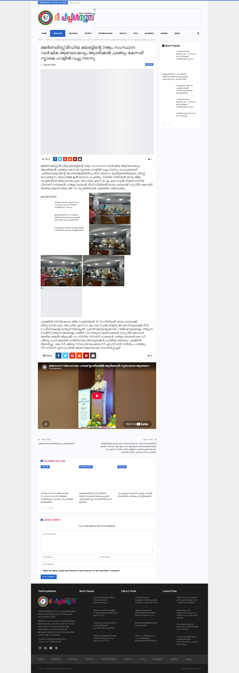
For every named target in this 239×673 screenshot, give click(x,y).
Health (122, 33)
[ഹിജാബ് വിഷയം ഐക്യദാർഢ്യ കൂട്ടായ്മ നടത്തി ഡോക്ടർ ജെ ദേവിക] (127, 600)
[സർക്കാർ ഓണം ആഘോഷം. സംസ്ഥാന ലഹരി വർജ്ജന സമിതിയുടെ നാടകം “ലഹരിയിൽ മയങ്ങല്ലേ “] (47, 205)
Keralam (58, 33)
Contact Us (75, 3)
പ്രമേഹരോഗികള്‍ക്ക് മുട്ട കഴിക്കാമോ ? (56, 443)
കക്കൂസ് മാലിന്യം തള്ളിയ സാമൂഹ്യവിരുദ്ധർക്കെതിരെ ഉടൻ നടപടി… (105, 612)
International (105, 33)
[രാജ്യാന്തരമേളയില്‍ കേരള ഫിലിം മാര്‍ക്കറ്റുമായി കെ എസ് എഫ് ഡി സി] (85, 638)
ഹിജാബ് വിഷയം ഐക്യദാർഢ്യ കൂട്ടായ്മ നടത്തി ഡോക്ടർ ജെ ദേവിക (146, 600)
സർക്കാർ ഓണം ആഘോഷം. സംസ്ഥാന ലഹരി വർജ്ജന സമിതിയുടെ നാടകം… (66, 204)
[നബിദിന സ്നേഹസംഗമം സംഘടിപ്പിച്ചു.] (168, 116)
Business (149, 33)
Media (177, 33)
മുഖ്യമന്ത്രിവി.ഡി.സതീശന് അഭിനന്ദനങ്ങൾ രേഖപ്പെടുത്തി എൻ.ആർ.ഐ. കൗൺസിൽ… (67, 217)
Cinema (164, 33)
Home (44, 33)
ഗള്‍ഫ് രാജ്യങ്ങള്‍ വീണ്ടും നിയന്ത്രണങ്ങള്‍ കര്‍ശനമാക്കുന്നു (104, 600)
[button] (147, 17)
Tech (135, 33)
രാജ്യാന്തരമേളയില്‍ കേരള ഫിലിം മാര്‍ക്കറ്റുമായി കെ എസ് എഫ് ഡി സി (104, 638)
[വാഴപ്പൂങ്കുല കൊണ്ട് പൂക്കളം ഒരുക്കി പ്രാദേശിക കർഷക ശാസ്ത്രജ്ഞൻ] (47, 230)
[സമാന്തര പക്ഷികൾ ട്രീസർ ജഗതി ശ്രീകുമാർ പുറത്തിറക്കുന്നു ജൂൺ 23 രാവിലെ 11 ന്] (85, 626)
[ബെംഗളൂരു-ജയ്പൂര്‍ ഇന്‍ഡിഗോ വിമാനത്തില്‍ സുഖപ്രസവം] (169, 627)
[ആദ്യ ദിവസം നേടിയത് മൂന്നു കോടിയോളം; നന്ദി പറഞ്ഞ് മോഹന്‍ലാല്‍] (169, 600)
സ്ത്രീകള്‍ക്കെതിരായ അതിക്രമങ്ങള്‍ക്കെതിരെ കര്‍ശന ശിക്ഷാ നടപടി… (145, 612)
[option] (180, 86)
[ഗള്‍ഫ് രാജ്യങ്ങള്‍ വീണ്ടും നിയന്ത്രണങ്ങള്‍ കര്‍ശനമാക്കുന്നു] (85, 600)
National (73, 33)
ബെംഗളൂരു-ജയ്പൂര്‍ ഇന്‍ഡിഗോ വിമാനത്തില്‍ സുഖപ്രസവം (187, 626)
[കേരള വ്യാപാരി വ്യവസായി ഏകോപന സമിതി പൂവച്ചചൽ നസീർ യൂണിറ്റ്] (169, 613)
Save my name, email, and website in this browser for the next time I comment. (81, 570)
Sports (88, 33)
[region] (147, 17)
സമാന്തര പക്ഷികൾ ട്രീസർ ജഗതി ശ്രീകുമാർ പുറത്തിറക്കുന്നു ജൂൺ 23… (104, 625)
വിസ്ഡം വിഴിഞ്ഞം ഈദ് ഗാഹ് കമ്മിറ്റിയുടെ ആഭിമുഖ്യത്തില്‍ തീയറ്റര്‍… (146, 638)
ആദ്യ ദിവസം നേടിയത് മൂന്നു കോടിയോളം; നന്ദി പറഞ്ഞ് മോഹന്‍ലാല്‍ (186, 600)
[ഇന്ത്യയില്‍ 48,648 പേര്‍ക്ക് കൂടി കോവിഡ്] (127, 626)
